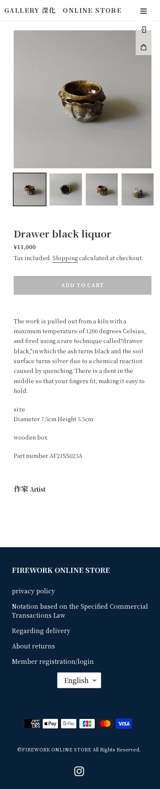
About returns (33, 646)
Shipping (65, 258)
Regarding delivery (41, 630)
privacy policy (33, 591)
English (76, 680)
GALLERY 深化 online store (63, 10)
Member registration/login (53, 661)
